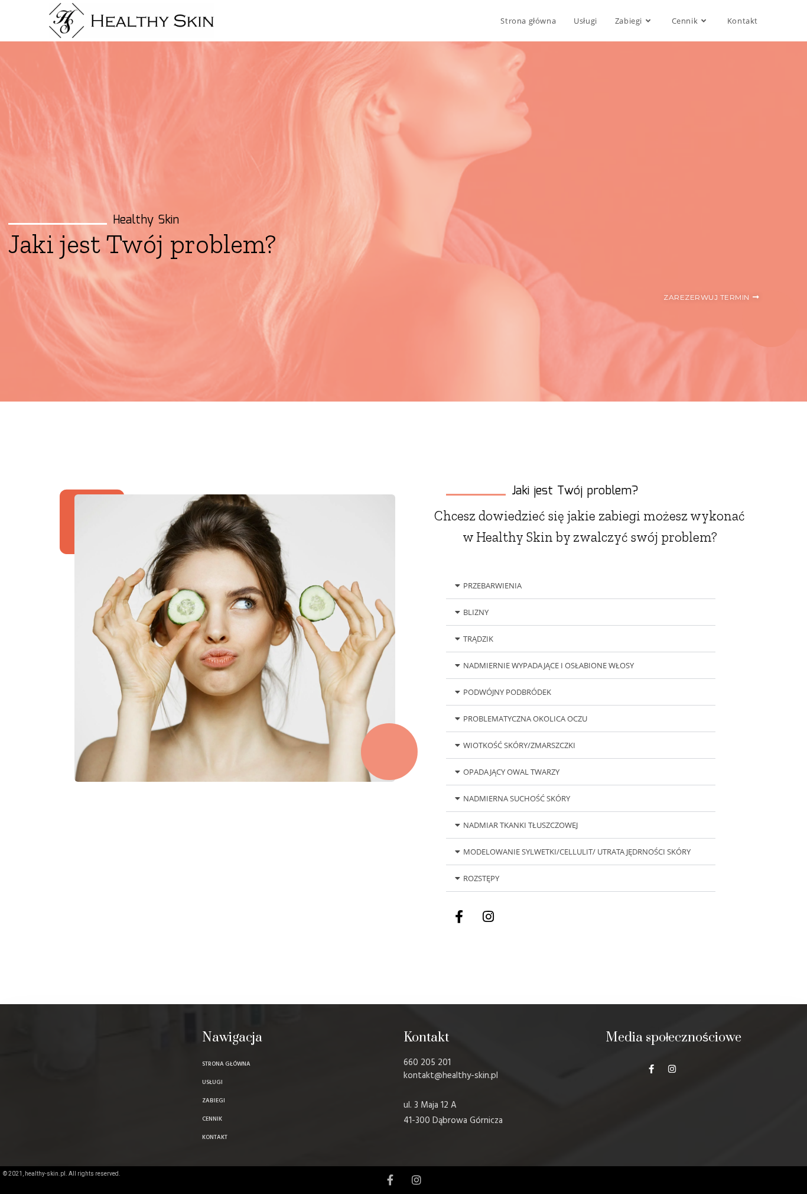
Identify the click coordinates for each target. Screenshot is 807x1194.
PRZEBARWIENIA (492, 585)
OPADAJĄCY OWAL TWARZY (511, 771)
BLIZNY (476, 612)
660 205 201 (427, 1063)
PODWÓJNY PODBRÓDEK (507, 692)
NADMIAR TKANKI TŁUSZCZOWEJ (520, 825)
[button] (580, 585)
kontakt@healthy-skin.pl (450, 1076)
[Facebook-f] (459, 917)
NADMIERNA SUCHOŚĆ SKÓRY (516, 798)
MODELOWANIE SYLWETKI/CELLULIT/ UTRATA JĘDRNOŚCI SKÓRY (577, 851)
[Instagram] (488, 917)
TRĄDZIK (478, 638)
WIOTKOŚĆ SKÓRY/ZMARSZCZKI (519, 745)
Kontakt (426, 1038)
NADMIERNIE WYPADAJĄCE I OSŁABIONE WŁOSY (548, 665)
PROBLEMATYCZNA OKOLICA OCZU (525, 718)
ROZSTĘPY (481, 878)
